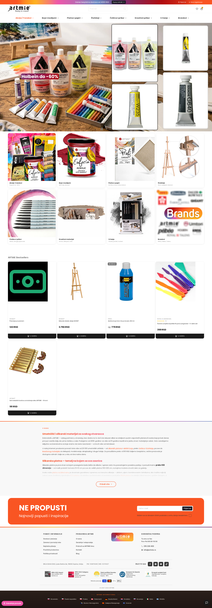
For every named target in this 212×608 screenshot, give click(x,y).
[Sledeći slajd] (209, 77)
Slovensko (53, 599)
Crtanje (164, 18)
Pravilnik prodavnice (51, 550)
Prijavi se (183, 2)
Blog (77, 553)
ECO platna (75, 475)
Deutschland (111, 599)
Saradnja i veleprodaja (84, 542)
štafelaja (149, 448)
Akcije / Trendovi (24, 18)
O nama (79, 539)
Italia (150, 599)
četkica (142, 448)
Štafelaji (95, 18)
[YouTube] (161, 564)
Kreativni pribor (142, 18)
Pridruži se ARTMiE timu (85, 546)
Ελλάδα (161, 599)
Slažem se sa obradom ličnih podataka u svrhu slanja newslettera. (162, 515)
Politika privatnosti (50, 553)
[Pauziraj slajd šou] (101, 129)
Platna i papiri (73, 18)
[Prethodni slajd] (2, 77)
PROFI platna (126, 475)
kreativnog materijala (51, 451)
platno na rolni (94, 478)
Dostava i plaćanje (50, 539)
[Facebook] (150, 564)
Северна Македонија (110, 603)
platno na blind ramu (60, 472)
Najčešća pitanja (49, 546)
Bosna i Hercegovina (90, 603)
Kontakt (79, 550)
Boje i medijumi (49, 18)
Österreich (96, 599)
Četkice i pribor (117, 18)
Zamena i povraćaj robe (52, 542)
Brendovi (182, 18)
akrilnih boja (128, 448)
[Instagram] (155, 564)
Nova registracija (196, 2)
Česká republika (69, 599)
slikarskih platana (115, 448)
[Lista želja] (197, 9)
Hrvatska (125, 599)
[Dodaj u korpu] (32, 336)
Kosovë (127, 603)
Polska (84, 599)
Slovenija (138, 599)
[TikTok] (166, 564)
